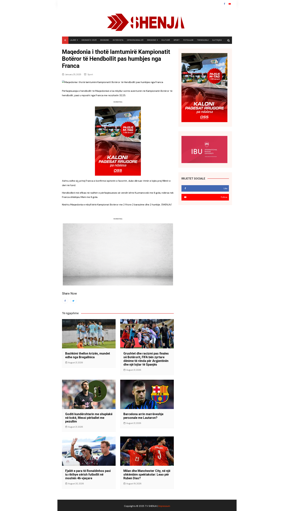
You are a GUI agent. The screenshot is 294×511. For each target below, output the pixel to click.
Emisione (151, 40)
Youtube (229, 4)
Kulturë (166, 40)
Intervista (118, 40)
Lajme (73, 40)
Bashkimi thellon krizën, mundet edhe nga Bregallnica (87, 355)
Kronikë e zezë (89, 40)
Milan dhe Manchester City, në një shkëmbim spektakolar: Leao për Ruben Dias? (146, 474)
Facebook (224, 4)
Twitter (73, 301)
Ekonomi (104, 40)
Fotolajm (188, 40)
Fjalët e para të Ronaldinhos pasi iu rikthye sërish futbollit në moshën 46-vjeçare (88, 474)
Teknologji (203, 40)
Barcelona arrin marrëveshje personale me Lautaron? (143, 416)
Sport (177, 40)
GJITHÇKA (217, 40)
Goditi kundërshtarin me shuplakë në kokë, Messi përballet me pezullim (88, 417)
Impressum (164, 506)
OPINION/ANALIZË (135, 40)
